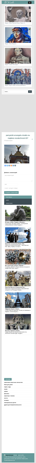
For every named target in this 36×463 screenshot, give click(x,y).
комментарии (9, 203)
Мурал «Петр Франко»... (11, 43)
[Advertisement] (18, 113)
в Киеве (15, 455)
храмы (6, 391)
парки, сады (7, 386)
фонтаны (6, 393)
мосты (6, 398)
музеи (5, 389)
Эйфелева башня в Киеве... (12, 309)
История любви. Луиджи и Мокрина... (15, 222)
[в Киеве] (9, 2)
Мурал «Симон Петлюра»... (12, 64)
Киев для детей (8, 384)
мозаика (6, 400)
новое (7, 200)
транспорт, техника (9, 395)
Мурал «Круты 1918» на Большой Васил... (16, 85)
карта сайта (21, 455)
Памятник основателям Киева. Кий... (15, 243)
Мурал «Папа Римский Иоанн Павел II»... (15, 23)
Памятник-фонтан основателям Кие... (15, 287)
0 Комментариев (8, 140)
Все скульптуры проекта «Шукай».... (15, 265)
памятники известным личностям (13, 382)
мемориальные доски (10, 402)
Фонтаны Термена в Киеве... (12, 330)
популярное (9, 197)
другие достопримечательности (12, 404)
